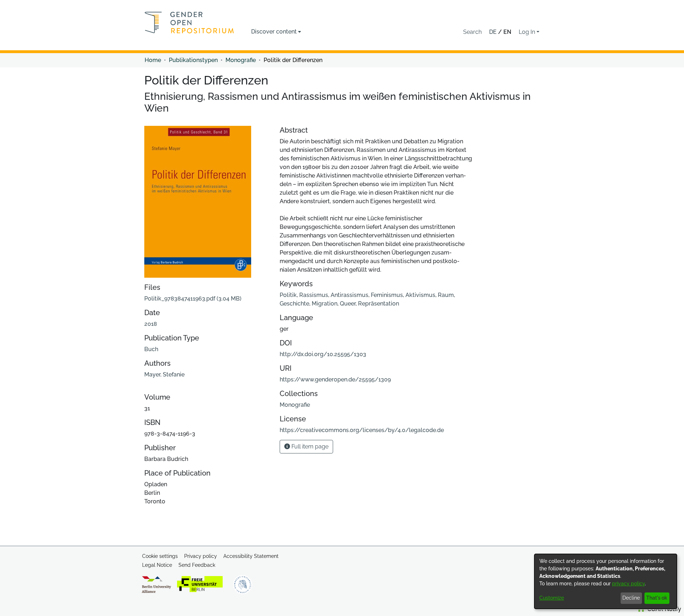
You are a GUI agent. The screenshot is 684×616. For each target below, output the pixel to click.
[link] (193, 298)
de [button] (493, 32)
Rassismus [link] (313, 295)
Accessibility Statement (251, 556)
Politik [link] (288, 295)
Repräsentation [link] (378, 303)
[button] (472, 32)
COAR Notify (663, 609)
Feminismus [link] (387, 295)
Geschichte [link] (294, 303)
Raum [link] (446, 295)
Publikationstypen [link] (193, 60)
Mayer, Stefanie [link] (164, 374)
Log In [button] (528, 32)
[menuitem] (276, 32)
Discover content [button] (274, 31)
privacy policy (628, 583)
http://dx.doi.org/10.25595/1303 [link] (323, 354)
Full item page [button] (309, 446)
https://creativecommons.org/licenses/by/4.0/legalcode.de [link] (362, 430)
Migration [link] (324, 303)
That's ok (656, 598)
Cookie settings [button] (160, 556)
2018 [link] (150, 323)
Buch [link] (151, 349)
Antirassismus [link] (349, 295)
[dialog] (605, 581)
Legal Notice (157, 565)
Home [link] (153, 60)
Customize (551, 598)
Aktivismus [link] (420, 295)
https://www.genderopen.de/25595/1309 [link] (335, 379)
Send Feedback (196, 565)
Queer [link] (348, 303)
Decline (631, 598)
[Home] (189, 22)
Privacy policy (200, 556)
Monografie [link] (241, 60)
